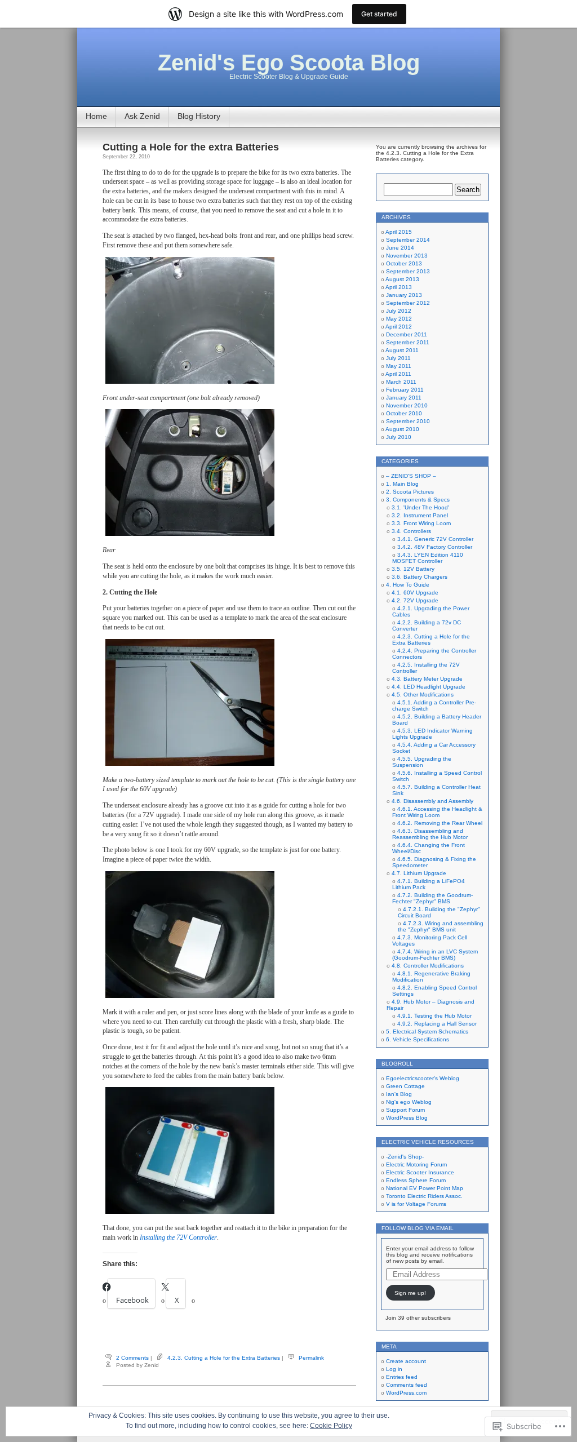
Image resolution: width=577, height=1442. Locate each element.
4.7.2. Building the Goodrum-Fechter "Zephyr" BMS (432, 898)
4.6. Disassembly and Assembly (432, 801)
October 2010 (404, 413)
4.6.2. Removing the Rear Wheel (439, 823)
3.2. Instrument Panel (420, 515)
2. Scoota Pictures (410, 492)
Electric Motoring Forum (416, 1164)
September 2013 (408, 271)
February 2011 (405, 390)
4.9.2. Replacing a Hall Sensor (437, 1024)
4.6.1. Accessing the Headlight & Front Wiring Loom (437, 812)
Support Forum (405, 1110)
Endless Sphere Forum (416, 1180)
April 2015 (398, 232)
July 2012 (398, 311)
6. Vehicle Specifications (417, 1039)
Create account (406, 1361)
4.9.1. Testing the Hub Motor (434, 1016)
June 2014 (400, 248)
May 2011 (398, 366)
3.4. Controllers (411, 531)
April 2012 (398, 326)
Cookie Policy (331, 1426)
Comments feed (406, 1385)
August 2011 (402, 350)
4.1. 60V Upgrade (415, 592)
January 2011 (403, 397)
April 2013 (398, 287)
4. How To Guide (407, 585)
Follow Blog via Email (417, 1228)
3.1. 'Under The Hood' (420, 507)
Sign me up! (410, 1293)
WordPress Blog (407, 1118)
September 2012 (408, 303)
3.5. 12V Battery (413, 569)
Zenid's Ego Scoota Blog (289, 62)
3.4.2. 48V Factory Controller (434, 547)
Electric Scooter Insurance (420, 1172)
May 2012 (399, 319)
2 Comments (132, 1358)
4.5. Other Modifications (423, 694)
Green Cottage (405, 1086)
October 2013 (404, 263)
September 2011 (407, 342)
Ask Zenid (142, 116)
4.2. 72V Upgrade (415, 600)
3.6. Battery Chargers (419, 577)
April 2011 (398, 374)
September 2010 (408, 421)
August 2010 (402, 429)
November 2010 (407, 405)
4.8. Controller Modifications (428, 965)
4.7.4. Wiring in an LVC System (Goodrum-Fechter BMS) (435, 954)
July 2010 (398, 437)
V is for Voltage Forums (416, 1204)
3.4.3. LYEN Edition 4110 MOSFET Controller (427, 558)
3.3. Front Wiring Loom (421, 523)
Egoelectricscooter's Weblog (422, 1078)
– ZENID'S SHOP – (411, 476)
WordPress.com (406, 1393)
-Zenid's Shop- (405, 1156)
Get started (379, 14)
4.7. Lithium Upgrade (419, 873)
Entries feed (402, 1377)
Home (96, 116)
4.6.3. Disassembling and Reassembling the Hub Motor (430, 834)
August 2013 (402, 279)
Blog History (198, 116)
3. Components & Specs (418, 499)
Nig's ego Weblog (409, 1102)
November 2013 (407, 255)
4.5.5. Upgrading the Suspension (421, 762)
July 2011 (398, 358)
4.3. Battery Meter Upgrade (427, 679)
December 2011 (406, 334)
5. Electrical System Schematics (427, 1031)
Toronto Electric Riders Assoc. (424, 1196)
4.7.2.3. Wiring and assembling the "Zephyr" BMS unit (440, 926)
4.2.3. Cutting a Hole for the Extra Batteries (223, 1358)
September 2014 (408, 240)
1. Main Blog (402, 484)
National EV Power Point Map (424, 1188)
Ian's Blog (399, 1094)
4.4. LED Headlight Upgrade (428, 687)
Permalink (311, 1358)
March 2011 (401, 382)
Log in (394, 1369)
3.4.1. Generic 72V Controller (435, 539)
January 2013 (404, 295)
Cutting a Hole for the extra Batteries (191, 147)
